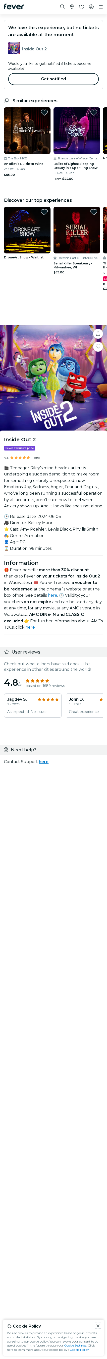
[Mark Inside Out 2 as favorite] (98, 347)
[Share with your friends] (98, 334)
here (52, 595)
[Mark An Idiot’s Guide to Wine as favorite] (44, 112)
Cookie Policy (79, 1350)
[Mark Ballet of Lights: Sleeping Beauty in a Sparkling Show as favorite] (94, 112)
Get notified (53, 79)
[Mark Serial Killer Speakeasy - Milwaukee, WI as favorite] (94, 212)
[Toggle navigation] (101, 7)
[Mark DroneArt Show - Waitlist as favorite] (44, 212)
